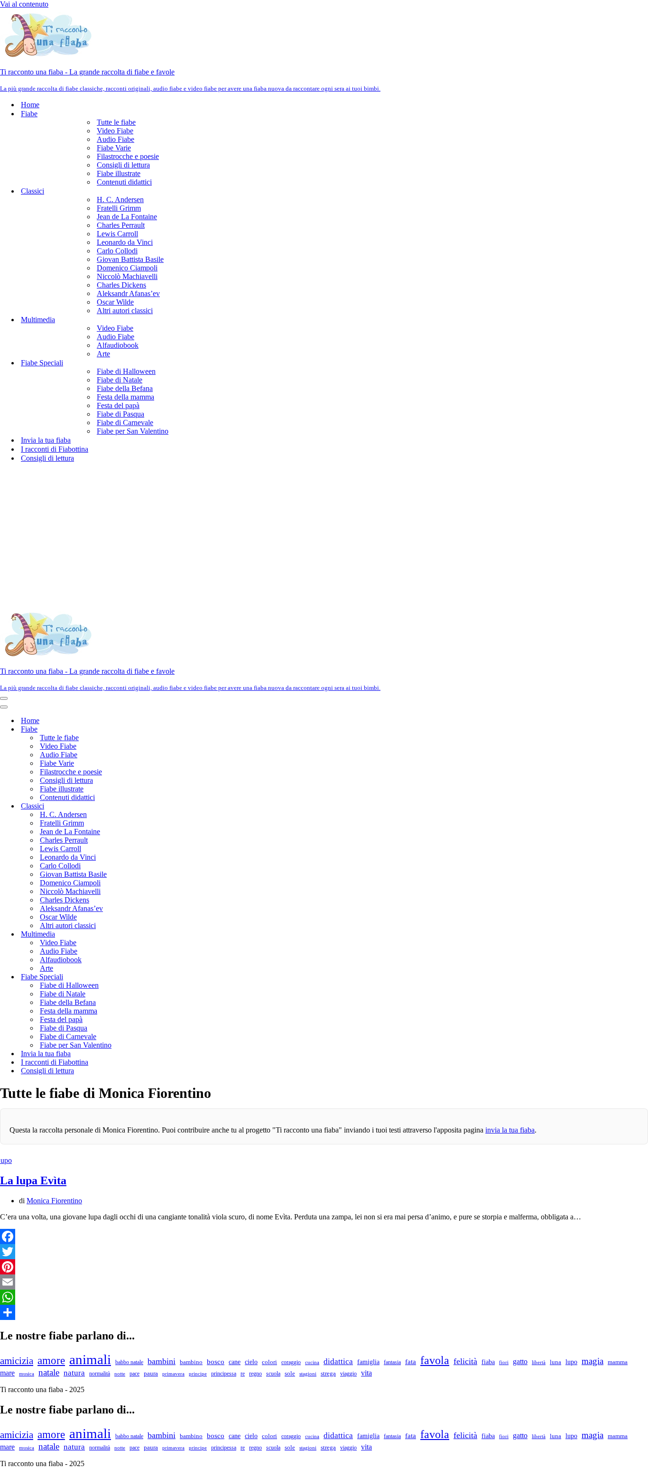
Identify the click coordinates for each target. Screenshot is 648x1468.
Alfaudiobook (118, 345)
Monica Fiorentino (54, 1201)
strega (328, 1373)
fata (410, 1362)
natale (48, 1372)
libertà (539, 1362)
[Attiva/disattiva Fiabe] (166, 729)
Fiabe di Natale (119, 380)
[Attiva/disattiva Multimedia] (166, 934)
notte (119, 1373)
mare (7, 1373)
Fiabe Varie (114, 148)
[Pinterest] (324, 1266)
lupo (571, 1362)
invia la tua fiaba (510, 1130)
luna (555, 1362)
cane (235, 1362)
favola (434, 1360)
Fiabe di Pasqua (120, 414)
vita (366, 1373)
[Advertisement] (324, 536)
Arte (103, 354)
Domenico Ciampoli (127, 268)
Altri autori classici (125, 311)
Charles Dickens (121, 285)
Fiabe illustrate (118, 173)
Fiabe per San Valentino (132, 431)
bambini (162, 1361)
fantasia (392, 1362)
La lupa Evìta (33, 1180)
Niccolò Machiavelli (127, 276)
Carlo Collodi (117, 251)
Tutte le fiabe (116, 122)
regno (255, 1374)
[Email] (324, 1282)
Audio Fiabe (115, 139)
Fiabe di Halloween (126, 371)
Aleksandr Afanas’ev (128, 293)
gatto (520, 1361)
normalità (99, 1373)
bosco (215, 1362)
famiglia (368, 1362)
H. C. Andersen (120, 199)
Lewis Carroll (117, 234)
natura (74, 1372)
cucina (312, 1362)
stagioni (307, 1373)
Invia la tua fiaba (46, 440)
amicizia (16, 1360)
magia (592, 1361)
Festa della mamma (125, 397)
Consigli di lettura (123, 165)
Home (30, 105)
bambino (191, 1362)
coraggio (291, 1362)
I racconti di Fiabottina (54, 449)
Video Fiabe (115, 131)
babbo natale (129, 1362)
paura (151, 1373)
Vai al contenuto (24, 4)
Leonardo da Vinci (125, 242)
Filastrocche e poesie (128, 156)
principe (198, 1373)
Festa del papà (118, 405)
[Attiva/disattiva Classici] (166, 806)
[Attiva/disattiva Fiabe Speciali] (166, 977)
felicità (465, 1361)
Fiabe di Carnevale (125, 422)
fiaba (488, 1362)
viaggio (348, 1374)
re (243, 1373)
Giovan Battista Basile (130, 259)
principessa (223, 1373)
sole (290, 1373)
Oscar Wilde (115, 302)
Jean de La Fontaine (127, 217)
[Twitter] (324, 1251)
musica (26, 1373)
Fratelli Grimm (119, 208)
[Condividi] (324, 1312)
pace (134, 1373)
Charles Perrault (121, 225)
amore (51, 1360)
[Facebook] (324, 1236)
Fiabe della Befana (125, 388)
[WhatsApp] (324, 1297)
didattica (338, 1361)
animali (90, 1359)
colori (269, 1362)
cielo (251, 1362)
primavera (173, 1373)
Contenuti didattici (124, 182)
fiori (504, 1362)
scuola (273, 1373)
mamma (618, 1362)
